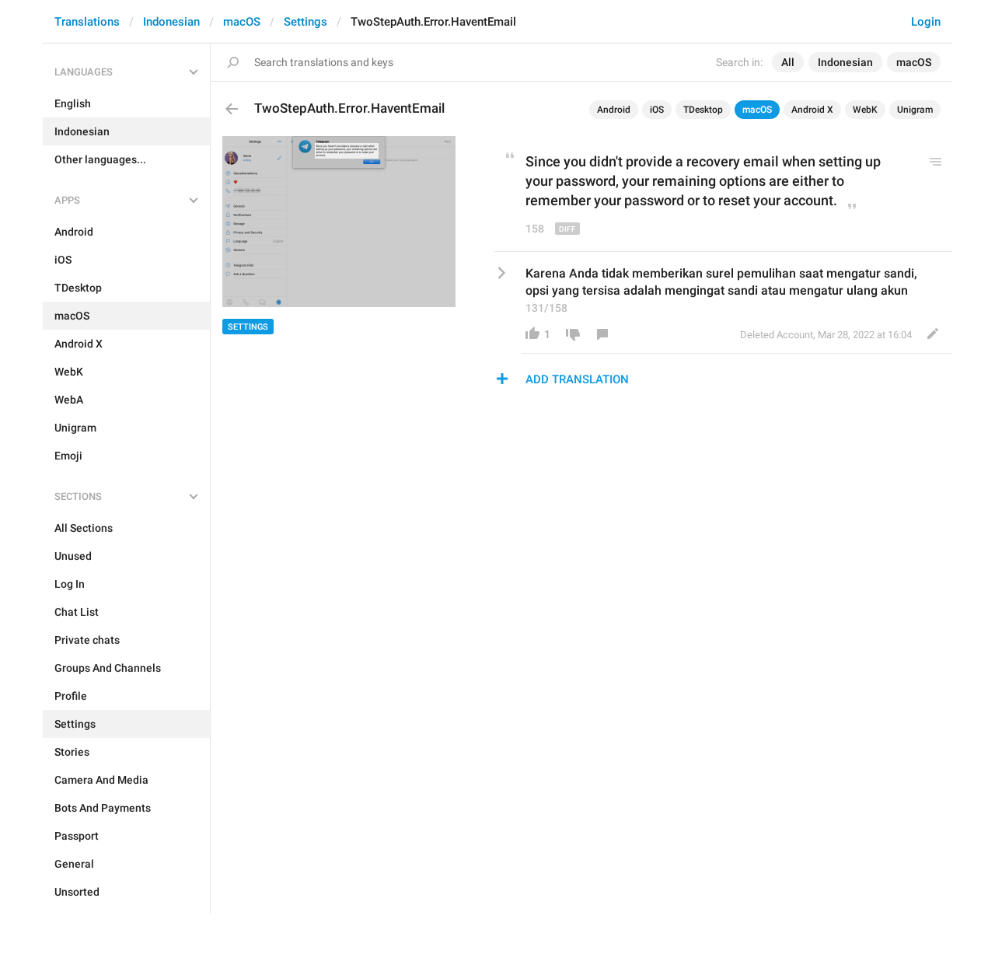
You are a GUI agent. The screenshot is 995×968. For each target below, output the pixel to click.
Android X (812, 109)
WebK (865, 109)
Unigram (915, 109)
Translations (87, 22)
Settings (305, 22)
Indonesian (171, 22)
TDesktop (703, 109)
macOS (241, 22)
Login (926, 22)
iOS (657, 109)
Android (613, 109)
